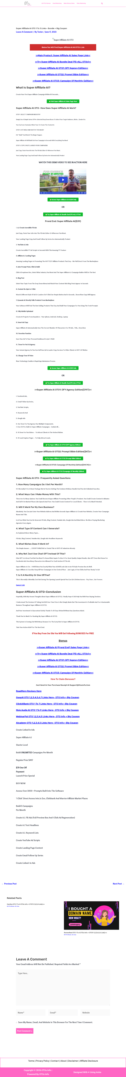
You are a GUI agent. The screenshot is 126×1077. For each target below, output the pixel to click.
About (63, 1061)
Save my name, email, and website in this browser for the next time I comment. (55, 1022)
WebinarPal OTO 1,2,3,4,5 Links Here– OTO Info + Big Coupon (48, 716)
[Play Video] (41, 193)
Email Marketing (57, 3)
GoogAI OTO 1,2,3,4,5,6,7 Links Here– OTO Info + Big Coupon (47, 697)
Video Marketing (81, 3)
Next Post (118, 883)
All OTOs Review (46, 3)
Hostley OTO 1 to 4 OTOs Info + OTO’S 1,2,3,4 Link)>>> (26, 904)
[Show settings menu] (81, 193)
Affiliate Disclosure (89, 1061)
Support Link (20, 585)
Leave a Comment (24, 31)
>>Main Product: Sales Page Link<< (63, 55)
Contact (55, 1061)
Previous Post (9, 883)
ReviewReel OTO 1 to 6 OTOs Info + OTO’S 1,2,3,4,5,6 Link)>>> (85, 933)
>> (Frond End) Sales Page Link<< (63, 647)
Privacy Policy (42, 1061)
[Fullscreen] (84, 193)
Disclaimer (73, 1061)
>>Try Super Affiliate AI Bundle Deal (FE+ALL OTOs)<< (63, 61)
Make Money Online (69, 3)
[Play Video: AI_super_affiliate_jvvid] (63, 180)
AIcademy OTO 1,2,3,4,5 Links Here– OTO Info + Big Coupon (47, 723)
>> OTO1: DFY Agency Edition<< (63, 68)
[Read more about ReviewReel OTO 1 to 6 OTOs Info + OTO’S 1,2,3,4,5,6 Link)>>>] (91, 915)
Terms (31, 1061)
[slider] (61, 193)
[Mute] (79, 193)
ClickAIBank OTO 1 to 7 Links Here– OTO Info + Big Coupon (46, 703)
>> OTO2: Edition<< (63, 74)
